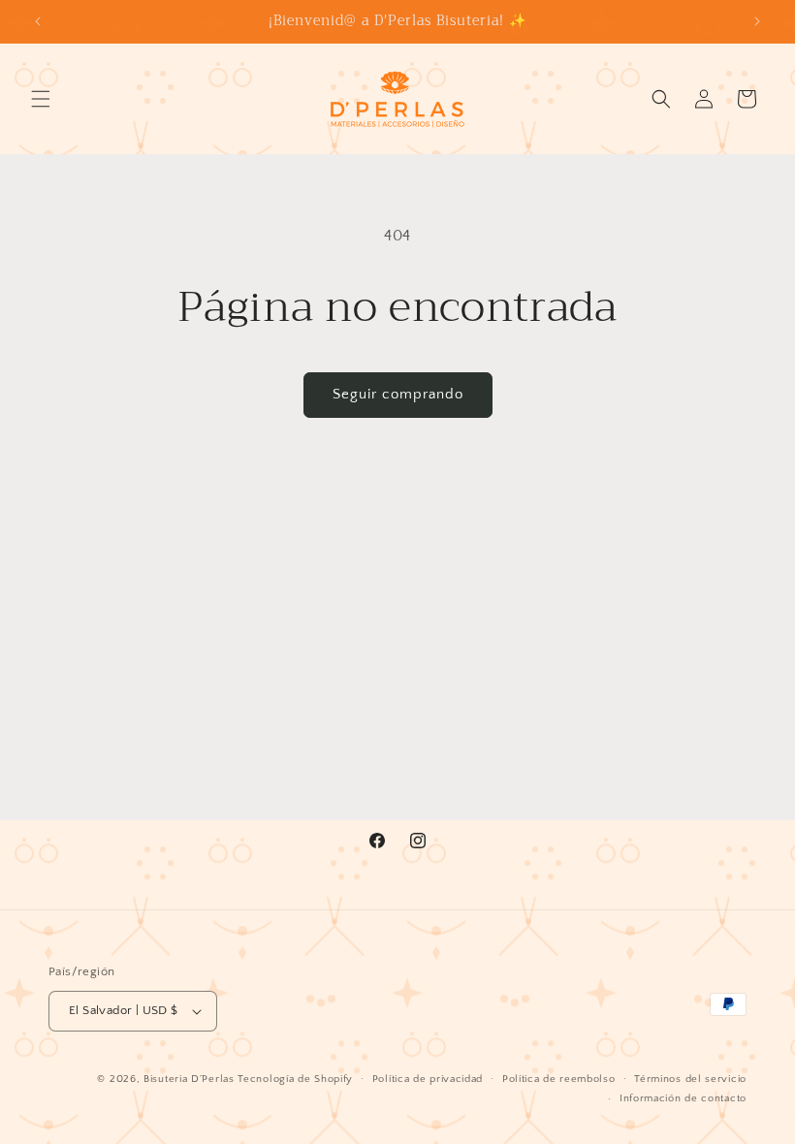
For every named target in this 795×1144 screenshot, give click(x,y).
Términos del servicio (690, 1079)
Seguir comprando (398, 394)
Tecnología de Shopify (295, 1079)
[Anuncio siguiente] (757, 21)
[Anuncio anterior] (37, 21)
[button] (40, 99)
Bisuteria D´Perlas (189, 1079)
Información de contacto (683, 1098)
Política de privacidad (427, 1079)
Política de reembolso (559, 1079)
